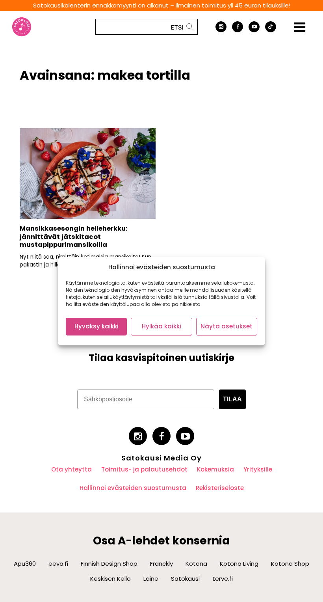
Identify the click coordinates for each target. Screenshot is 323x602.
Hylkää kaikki (161, 326)
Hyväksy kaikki (96, 326)
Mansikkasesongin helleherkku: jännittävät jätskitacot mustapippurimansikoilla (74, 236)
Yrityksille (257, 469)
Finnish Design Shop (109, 563)
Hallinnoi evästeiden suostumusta (133, 488)
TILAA (232, 399)
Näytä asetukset (226, 326)
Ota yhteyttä (71, 469)
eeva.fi (58, 563)
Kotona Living (239, 563)
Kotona (196, 563)
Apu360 (25, 563)
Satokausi (185, 578)
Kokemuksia (215, 469)
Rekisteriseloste (220, 488)
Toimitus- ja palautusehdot (144, 469)
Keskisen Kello (110, 578)
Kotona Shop (290, 563)
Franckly (161, 563)
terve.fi (222, 578)
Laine (150, 578)
